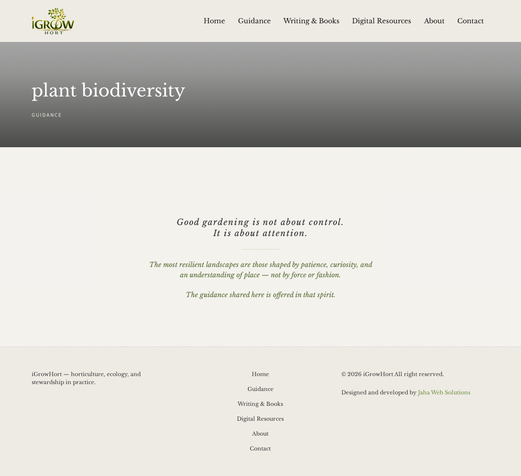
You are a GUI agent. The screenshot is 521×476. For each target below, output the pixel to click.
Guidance (254, 21)
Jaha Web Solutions (444, 392)
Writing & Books (311, 21)
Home (214, 21)
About (434, 21)
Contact (470, 21)
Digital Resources (381, 21)
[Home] (53, 21)
